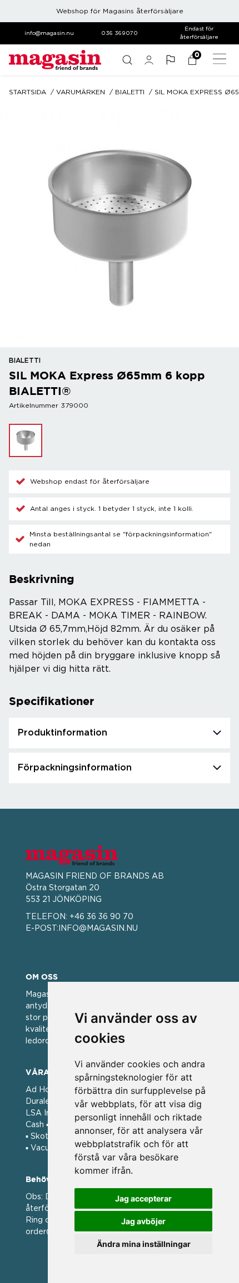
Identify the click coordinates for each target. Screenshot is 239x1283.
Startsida (27, 92)
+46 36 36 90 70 (101, 917)
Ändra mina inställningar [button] (144, 1244)
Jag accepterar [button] (143, 1198)
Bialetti (130, 92)
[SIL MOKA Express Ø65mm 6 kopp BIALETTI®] (25, 440)
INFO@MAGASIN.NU (98, 928)
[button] (170, 60)
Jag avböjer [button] (143, 1221)
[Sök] (127, 60)
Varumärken (80, 92)
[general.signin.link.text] (149, 60)
